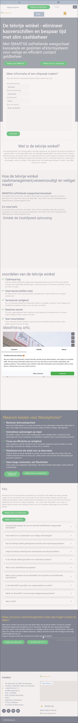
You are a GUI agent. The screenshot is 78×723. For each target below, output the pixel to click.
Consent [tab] (14, 349)
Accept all (62, 373)
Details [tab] (39, 349)
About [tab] (64, 349)
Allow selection (38, 373)
